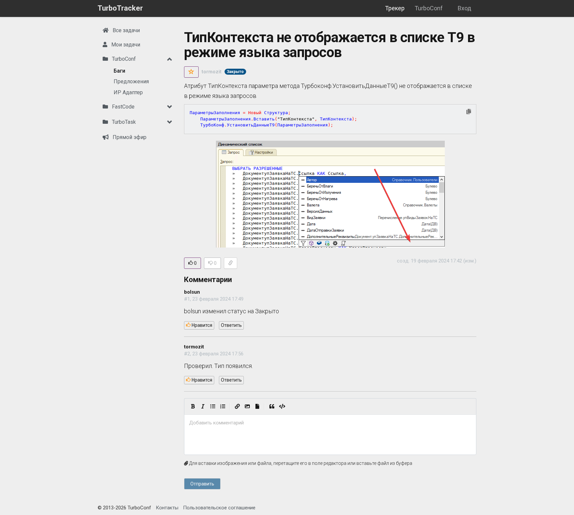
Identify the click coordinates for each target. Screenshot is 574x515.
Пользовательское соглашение (219, 508)
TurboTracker (120, 8)
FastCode (123, 107)
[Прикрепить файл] (257, 406)
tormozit (212, 72)
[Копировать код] (468, 112)
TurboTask (123, 122)
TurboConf (429, 8)
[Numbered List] (223, 406)
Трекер (395, 8)
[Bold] (193, 406)
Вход (464, 8)
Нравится (201, 325)
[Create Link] (237, 406)
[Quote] (272, 406)
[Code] (282, 406)
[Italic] (203, 406)
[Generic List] (213, 406)
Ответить (231, 325)
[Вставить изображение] (247, 406)
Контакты (167, 508)
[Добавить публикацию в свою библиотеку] (191, 72)
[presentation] (330, 422)
